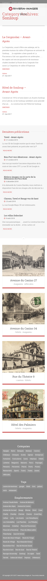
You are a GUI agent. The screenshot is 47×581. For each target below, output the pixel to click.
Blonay (27, 510)
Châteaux (6, 455)
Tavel (38, 554)
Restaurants (7, 471)
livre (33, 486)
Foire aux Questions (21, 2)
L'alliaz (5, 518)
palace (39, 486)
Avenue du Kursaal (9, 510)
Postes (37, 467)
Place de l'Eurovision (28, 526)
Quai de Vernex (18, 534)
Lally (12, 518)
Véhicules (6, 474)
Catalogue (22, 570)
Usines (36, 471)
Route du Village (9, 542)
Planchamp (7, 534)
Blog (15, 570)
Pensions (6, 467)
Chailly (5, 514)
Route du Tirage (28, 538)
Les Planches (21, 522)
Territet (5, 557)
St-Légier (30, 554)
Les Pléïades (32, 522)
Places (24, 467)
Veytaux (27, 557)
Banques (20, 451)
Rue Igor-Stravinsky (10, 554)
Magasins (15, 463)
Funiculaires (16, 459)
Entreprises (39, 455)
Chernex (21, 514)
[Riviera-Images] (23, 9)
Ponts (31, 467)
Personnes (15, 467)
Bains (13, 451)
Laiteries (6, 463)
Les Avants (20, 518)
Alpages (6, 451)
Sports (16, 471)
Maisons (24, 463)
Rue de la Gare (8, 550)
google (21, 486)
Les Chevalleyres (32, 518)
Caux (40, 510)
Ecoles (23, 455)
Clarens (29, 514)
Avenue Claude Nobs (10, 502)
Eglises (30, 455)
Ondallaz (15, 526)
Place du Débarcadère (28, 530)
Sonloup (22, 554)
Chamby (13, 514)
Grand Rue (38, 514)
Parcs (31, 463)
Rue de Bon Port (8, 546)
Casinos (37, 451)
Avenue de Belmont (27, 502)
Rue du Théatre (31, 550)
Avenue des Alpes (9, 506)
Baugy (21, 510)
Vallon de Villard (16, 557)
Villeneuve (36, 557)
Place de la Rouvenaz (10, 530)
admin (4, 73)
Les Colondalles (8, 522)
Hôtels (41, 459)
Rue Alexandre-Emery (24, 542)
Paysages (38, 463)
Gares (26, 459)
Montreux (6, 526)
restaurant (12, 490)
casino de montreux (10, 486)
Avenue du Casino (24, 506)
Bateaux (29, 451)
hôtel (28, 486)
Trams (30, 471)
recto (5, 490)
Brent (34, 510)
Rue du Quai (20, 550)
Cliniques (15, 455)
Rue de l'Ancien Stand (24, 546)
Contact (5, 2)
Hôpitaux (33, 459)
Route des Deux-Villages (11, 538)
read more (5, 69)
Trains (23, 471)
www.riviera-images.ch (24, 575)
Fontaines (6, 459)
